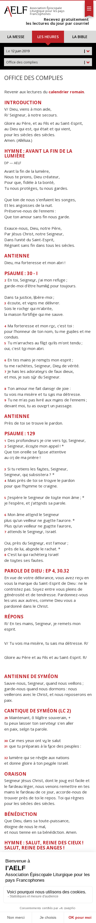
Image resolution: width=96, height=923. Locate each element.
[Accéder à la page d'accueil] (15, 10)
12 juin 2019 (46, 51)
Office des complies (46, 62)
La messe (16, 36)
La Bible (79, 36)
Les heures (48, 36)
